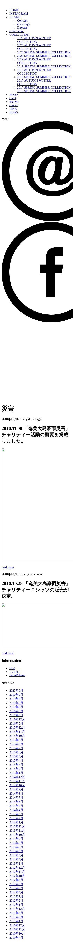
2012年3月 (16, 896)
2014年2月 (16, 818)
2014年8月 (16, 793)
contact (13, 105)
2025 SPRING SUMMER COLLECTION (44, 52)
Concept (22, 20)
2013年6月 (16, 851)
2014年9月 (16, 789)
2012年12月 (17, 867)
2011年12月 (17, 908)
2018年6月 (16, 711)
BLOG (13, 112)
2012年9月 (16, 880)
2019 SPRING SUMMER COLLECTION (44, 66)
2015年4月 (16, 760)
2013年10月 (17, 834)
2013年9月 (16, 838)
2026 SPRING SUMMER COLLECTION (44, 55)
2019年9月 (16, 694)
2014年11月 (17, 781)
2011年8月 (16, 917)
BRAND (15, 17)
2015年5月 (16, 756)
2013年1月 (16, 863)
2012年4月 (16, 892)
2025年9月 (16, 690)
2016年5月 (16, 723)
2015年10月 (17, 735)
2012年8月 (16, 884)
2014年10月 (17, 785)
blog (12, 668)
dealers (13, 101)
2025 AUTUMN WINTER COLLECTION (34, 39)
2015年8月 (16, 744)
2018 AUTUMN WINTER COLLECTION (34, 71)
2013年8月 (16, 843)
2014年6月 (16, 801)
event (12, 98)
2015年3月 (16, 764)
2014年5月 (16, 805)
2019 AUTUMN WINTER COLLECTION (34, 61)
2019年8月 (16, 698)
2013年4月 (16, 859)
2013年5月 (16, 855)
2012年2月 (16, 900)
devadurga (23, 24)
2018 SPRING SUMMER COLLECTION (44, 77)
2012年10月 (17, 875)
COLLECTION (19, 34)
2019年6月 (16, 707)
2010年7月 (16, 937)
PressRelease (17, 675)
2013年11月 (17, 830)
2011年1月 (16, 921)
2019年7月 (16, 703)
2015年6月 (16, 752)
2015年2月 (16, 768)
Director (22, 27)
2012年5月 (16, 888)
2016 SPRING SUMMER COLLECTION (44, 91)
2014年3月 (16, 814)
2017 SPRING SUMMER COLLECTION (44, 87)
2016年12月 (17, 719)
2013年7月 (16, 847)
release (13, 94)
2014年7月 (16, 797)
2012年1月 (16, 904)
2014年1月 (16, 822)
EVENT (14, 671)
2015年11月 (17, 731)
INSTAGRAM (18, 13)
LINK (13, 108)
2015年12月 (17, 727)
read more (8, 567)
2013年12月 (17, 826)
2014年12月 (17, 777)
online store (16, 31)
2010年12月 (17, 925)
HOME (14, 10)
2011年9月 (16, 913)
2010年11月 (17, 929)
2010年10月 (17, 933)
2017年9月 (16, 715)
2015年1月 (16, 773)
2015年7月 (16, 748)
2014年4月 (16, 810)
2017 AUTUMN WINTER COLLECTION (34, 82)
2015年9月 (16, 740)
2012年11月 (17, 871)
